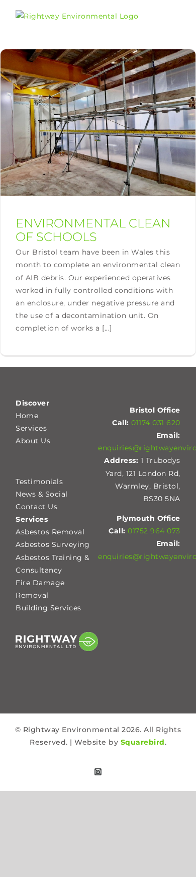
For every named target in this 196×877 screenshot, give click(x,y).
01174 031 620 (155, 422)
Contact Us (36, 506)
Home (27, 415)
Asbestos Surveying (52, 544)
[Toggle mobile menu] (176, 22)
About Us (33, 440)
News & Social (42, 494)
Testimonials (39, 481)
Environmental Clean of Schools (93, 230)
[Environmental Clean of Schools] (98, 122)
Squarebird (143, 742)
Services (31, 428)
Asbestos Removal (50, 531)
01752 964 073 (154, 530)
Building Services (48, 607)
